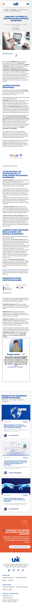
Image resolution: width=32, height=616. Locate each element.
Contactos (10, 580)
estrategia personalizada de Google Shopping (13, 271)
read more (16, 431)
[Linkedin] (9, 570)
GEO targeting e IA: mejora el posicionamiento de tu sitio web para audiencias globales (15, 426)
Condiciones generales (8, 587)
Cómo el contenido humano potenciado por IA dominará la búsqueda (14, 500)
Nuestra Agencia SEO (8, 577)
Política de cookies (7, 589)
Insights (25, 421)
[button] (28, 4)
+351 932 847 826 (7, 597)
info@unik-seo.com (7, 595)
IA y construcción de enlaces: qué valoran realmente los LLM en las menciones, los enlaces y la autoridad (15, 463)
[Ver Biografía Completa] (24, 367)
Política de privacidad (21, 587)
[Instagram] (10, 375)
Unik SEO (6, 9)
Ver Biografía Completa (15, 367)
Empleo (4, 580)
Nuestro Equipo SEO (21, 577)
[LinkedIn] (22, 375)
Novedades (13, 9)
